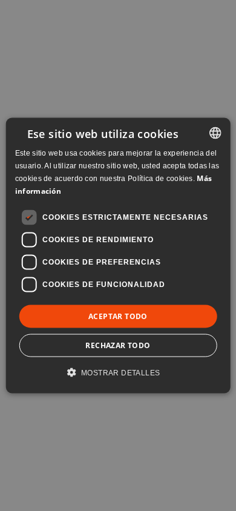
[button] (118, 372)
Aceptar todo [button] (118, 316)
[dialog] (118, 255)
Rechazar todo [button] (117, 345)
